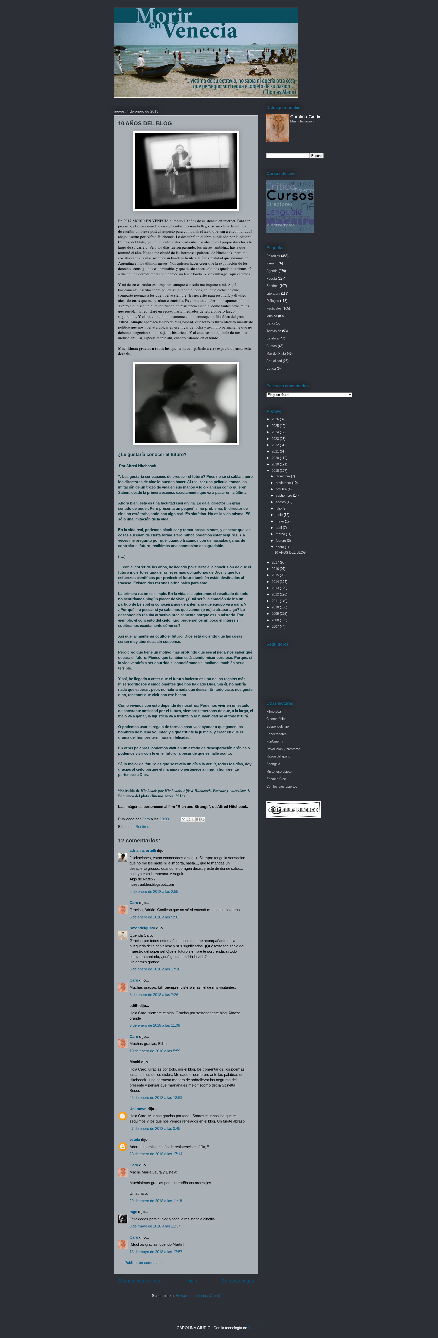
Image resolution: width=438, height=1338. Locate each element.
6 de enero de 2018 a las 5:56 (154, 917)
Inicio (191, 1280)
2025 (276, 426)
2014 (276, 582)
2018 (276, 471)
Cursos (271, 346)
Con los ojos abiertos (281, 786)
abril (279, 528)
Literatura (273, 293)
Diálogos (272, 301)
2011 (276, 601)
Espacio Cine (276, 779)
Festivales (274, 308)
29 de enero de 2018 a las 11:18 (156, 1201)
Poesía (271, 278)
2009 (276, 614)
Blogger (254, 1328)
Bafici (270, 323)
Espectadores (276, 734)
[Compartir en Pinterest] (202, 819)
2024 (276, 432)
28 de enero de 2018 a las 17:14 (156, 1154)
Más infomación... (303, 121)
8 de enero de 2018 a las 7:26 (154, 994)
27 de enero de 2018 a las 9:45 (155, 1128)
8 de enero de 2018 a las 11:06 (155, 1025)
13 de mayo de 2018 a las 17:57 (156, 1252)
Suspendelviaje (277, 726)
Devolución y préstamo (283, 749)
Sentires (142, 826)
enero (280, 547)
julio (279, 508)
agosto (281, 502)
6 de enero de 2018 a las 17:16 (155, 969)
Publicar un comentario (143, 1262)
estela (135, 1139)
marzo (281, 534)
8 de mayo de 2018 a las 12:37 (155, 1226)
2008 (276, 620)
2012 (276, 594)
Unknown (138, 1109)
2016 (276, 569)
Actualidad (274, 361)
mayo (280, 521)
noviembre (284, 483)
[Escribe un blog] (188, 819)
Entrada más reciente (139, 1280)
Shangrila (273, 764)
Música (271, 316)
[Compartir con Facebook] (197, 819)
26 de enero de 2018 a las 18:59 (156, 1097)
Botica (271, 368)
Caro (134, 902)
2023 (276, 439)
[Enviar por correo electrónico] (183, 819)
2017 (276, 562)
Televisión (273, 331)
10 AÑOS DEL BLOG (290, 552)
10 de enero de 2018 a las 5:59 (155, 1051)
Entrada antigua (238, 1280)
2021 (276, 451)
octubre (282, 489)
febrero (281, 541)
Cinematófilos (276, 719)
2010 (276, 607)
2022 (276, 445)
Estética (272, 338)
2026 (276, 419)
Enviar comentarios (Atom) (198, 1295)
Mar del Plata (276, 353)
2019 (276, 464)
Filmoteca (273, 711)
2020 (276, 458)
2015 (276, 575)
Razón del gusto (278, 756)
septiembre (284, 495)
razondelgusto (142, 928)
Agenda (272, 271)
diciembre (283, 476)
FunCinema (274, 741)
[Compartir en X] (193, 819)
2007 (276, 626)
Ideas (270, 263)
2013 (276, 588)
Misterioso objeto (278, 771)
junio (280, 515)
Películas (273, 256)
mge (133, 1211)
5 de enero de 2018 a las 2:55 (154, 891)
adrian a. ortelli (143, 850)
